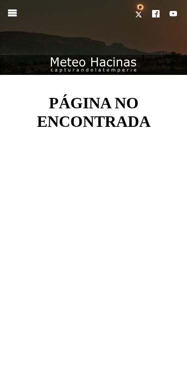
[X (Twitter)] (139, 14)
